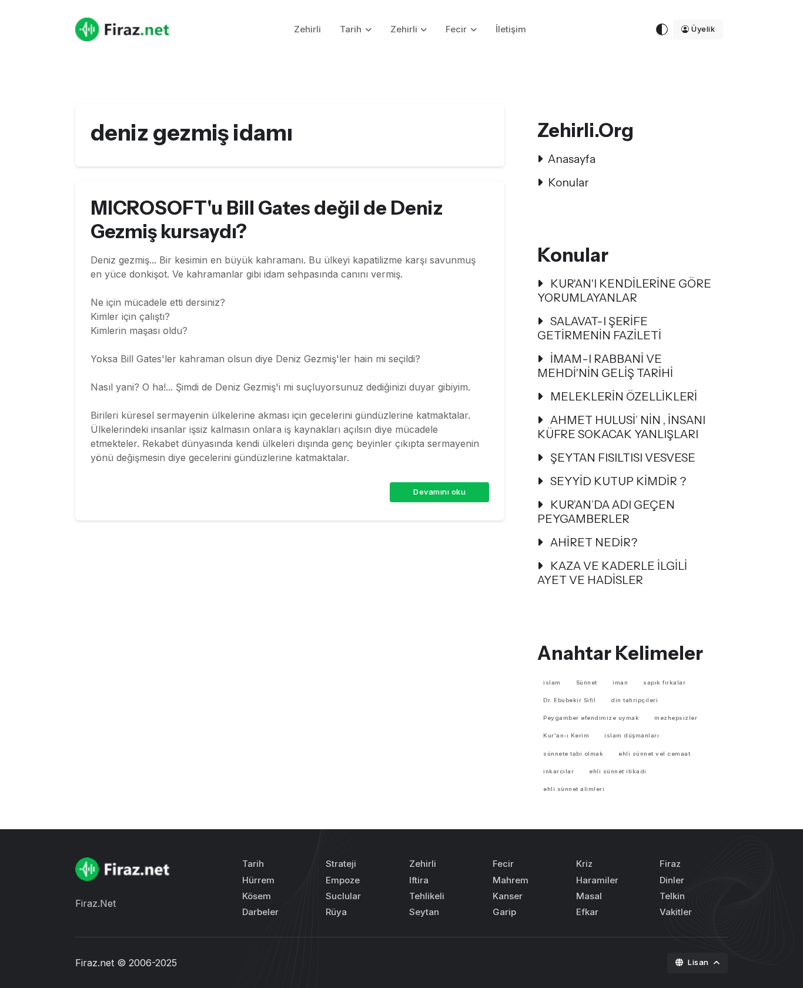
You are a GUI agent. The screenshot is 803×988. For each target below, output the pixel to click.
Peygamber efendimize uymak (591, 718)
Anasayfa (571, 159)
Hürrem (258, 880)
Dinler (672, 880)
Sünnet (586, 682)
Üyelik (703, 29)
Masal (589, 896)
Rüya (336, 911)
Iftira (419, 880)
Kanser (508, 896)
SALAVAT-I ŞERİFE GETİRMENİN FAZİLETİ (599, 328)
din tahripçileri (634, 700)
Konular (568, 182)
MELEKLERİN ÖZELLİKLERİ (622, 396)
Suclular (343, 896)
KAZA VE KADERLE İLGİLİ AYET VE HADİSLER (612, 573)
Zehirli (307, 29)
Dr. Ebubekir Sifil (569, 700)
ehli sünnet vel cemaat (654, 753)
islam (552, 682)
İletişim (511, 29)
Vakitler (676, 911)
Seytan (424, 911)
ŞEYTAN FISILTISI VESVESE (621, 457)
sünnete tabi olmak (573, 753)
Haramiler (597, 880)
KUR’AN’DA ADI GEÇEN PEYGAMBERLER (606, 512)
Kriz (584, 863)
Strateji (341, 863)
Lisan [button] (699, 962)
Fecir (456, 29)
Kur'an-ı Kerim (566, 735)
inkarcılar (558, 771)
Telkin (672, 896)
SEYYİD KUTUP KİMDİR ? (617, 481)
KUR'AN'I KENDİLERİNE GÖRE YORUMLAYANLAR (624, 290)
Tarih (351, 29)
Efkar (587, 911)
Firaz (670, 863)
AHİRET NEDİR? (592, 542)
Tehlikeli (426, 896)
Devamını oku (439, 491)
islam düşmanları (631, 735)
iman (620, 682)
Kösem (256, 896)
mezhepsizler (675, 718)
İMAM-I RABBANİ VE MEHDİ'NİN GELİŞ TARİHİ (605, 366)
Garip (504, 911)
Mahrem (510, 880)
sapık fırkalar (664, 682)
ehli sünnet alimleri (573, 789)
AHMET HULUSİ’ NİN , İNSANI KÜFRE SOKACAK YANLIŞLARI (621, 427)
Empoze (343, 880)
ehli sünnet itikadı (618, 771)
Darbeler (260, 911)
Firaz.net (94, 963)
